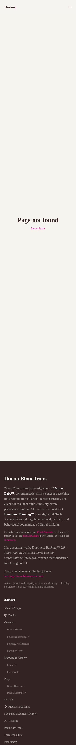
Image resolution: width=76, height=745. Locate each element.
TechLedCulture (31, 536)
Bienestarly (9, 540)
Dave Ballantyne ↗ (16, 692)
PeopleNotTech (44, 532)
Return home (38, 228)
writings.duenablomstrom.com (23, 576)
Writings (13, 720)
